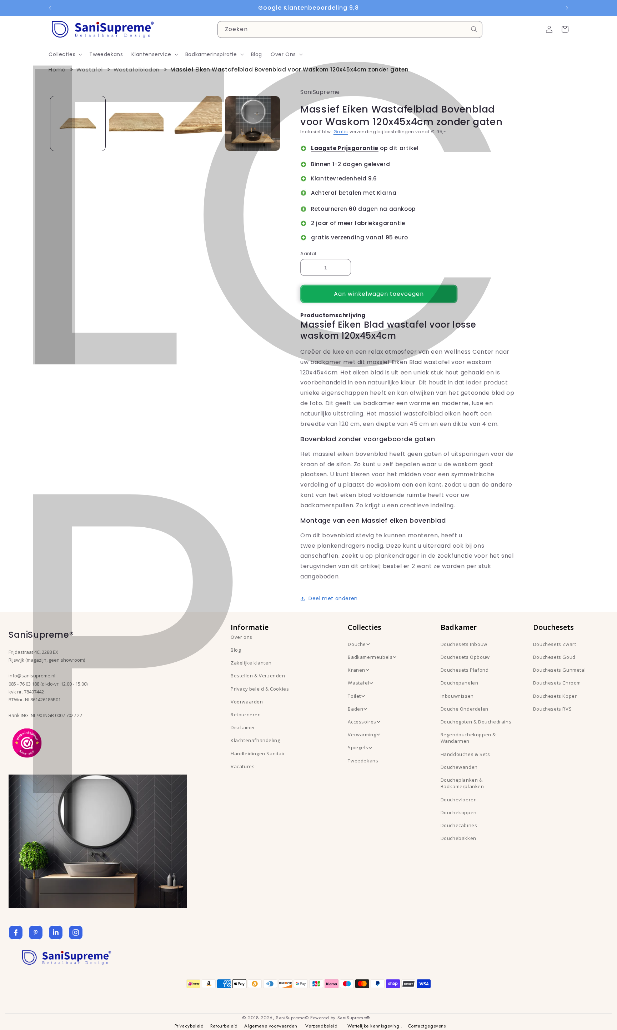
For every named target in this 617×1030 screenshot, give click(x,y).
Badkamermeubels (370, 657)
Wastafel (89, 69)
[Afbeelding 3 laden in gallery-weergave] (194, 123)
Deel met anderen (333, 598)
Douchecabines (459, 825)
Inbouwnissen (457, 696)
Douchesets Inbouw (464, 644)
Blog (236, 650)
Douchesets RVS (552, 709)
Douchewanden (459, 767)
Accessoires (362, 721)
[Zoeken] (474, 29)
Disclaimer (243, 727)
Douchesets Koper (555, 696)
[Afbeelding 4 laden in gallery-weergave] (252, 123)
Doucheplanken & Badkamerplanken (462, 783)
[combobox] (350, 29)
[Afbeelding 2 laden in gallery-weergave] (136, 123)
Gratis (340, 132)
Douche (357, 644)
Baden (355, 709)
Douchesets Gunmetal (559, 670)
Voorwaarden (247, 701)
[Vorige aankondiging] (50, 8)
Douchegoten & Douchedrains (476, 721)
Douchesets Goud (554, 657)
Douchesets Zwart (554, 644)
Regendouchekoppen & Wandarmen (468, 737)
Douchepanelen (459, 683)
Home (57, 69)
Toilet (354, 696)
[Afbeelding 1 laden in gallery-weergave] (77, 123)
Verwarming (362, 734)
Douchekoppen (459, 812)
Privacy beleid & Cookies (260, 689)
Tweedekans (363, 760)
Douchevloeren (459, 799)
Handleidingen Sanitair (258, 753)
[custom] (36, 932)
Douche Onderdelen (464, 709)
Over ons (241, 637)
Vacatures (243, 766)
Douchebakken (458, 838)
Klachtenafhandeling (255, 740)
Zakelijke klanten (251, 663)
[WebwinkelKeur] (27, 742)
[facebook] (16, 932)
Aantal (308, 253)
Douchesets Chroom (557, 683)
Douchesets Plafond (465, 670)
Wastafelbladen (137, 69)
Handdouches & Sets (465, 754)
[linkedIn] (56, 932)
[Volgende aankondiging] (567, 8)
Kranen (356, 670)
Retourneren (246, 714)
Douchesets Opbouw (465, 657)
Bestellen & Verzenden (258, 675)
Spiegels (358, 747)
